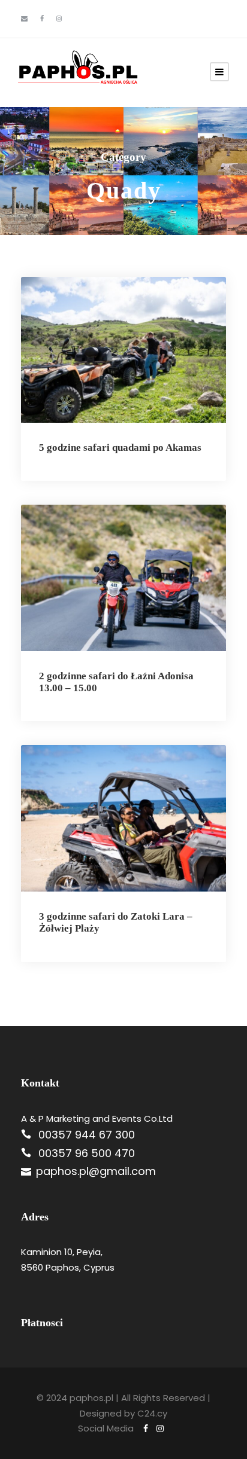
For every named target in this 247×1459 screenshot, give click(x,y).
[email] (24, 18)
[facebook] (42, 18)
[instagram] (59, 18)
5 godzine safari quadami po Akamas (120, 447)
